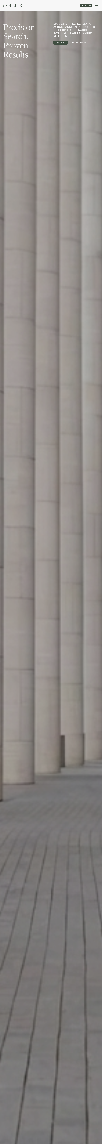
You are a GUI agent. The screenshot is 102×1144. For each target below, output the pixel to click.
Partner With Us (60, 43)
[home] (12, 6)
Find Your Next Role (79, 43)
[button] (96, 5)
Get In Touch (86, 5)
